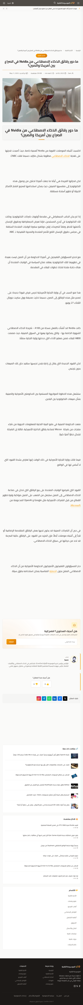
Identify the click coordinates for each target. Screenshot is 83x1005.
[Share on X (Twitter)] (65, 698)
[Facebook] (79, 986)
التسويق (73, 922)
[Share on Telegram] (44, 698)
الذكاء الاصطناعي (61, 156)
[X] (77, 986)
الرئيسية (78, 50)
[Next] (3, 8)
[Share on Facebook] (60, 698)
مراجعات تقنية (71, 933)
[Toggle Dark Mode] (4, 3)
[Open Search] (55, 3)
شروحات (50, 980)
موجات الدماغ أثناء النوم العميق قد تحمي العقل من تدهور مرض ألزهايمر (55, 8)
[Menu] (78, 3)
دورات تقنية (72, 939)
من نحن (66, 995)
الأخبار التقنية (69, 50)
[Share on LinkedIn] (54, 698)
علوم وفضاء (72, 901)
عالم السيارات (72, 944)
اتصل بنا (59, 995)
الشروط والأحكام (34, 995)
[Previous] (6, 8)
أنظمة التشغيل (71, 917)
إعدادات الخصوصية (20, 995)
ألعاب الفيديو (72, 906)
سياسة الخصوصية (48, 995)
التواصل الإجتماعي (70, 911)
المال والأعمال (71, 928)
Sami (69, 73)
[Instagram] (39, 698)
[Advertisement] (41, 32)
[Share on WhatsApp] (49, 698)
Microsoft (76, 505)
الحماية (53, 571)
